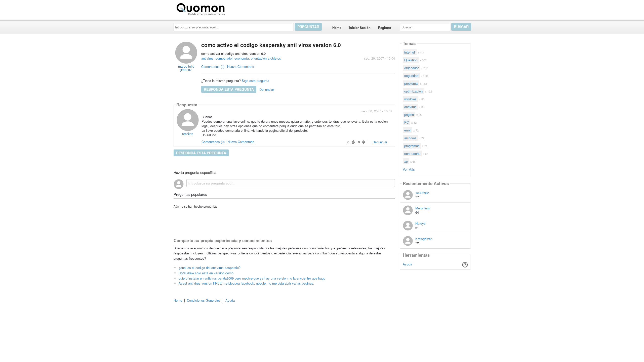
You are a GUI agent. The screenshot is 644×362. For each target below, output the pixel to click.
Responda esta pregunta (229, 89)
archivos (410, 137)
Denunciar (266, 89)
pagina (409, 114)
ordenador (411, 67)
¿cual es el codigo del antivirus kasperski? (209, 267)
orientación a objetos (266, 58)
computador (224, 58)
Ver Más (409, 169)
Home (336, 27)
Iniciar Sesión (360, 27)
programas (412, 145)
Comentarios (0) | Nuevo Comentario (227, 66)
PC (406, 122)
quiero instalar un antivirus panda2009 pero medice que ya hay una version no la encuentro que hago (252, 278)
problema (411, 83)
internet (409, 52)
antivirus (207, 58)
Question (410, 60)
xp (406, 161)
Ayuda (407, 264)
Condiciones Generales (204, 300)
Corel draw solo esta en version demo (206, 272)
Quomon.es (243, 8)
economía (241, 58)
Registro (384, 27)
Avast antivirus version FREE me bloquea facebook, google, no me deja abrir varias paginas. (246, 283)
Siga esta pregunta (255, 80)
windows (410, 99)
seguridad (411, 75)
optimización (413, 91)
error (407, 130)
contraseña (412, 153)
